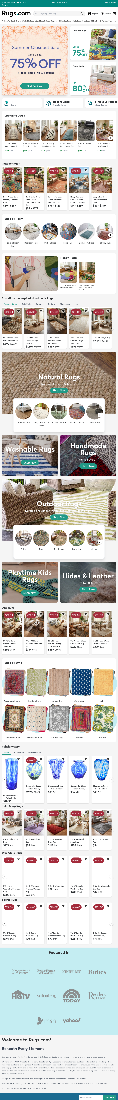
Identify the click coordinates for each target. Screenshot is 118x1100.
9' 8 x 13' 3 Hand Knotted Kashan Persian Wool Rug (78, 982)
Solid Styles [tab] (26, 304)
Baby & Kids (59, 21)
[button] (110, 138)
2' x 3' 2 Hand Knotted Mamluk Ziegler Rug (100, 1032)
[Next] (111, 188)
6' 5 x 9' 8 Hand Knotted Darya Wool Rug (32, 340)
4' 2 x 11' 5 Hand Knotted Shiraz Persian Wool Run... (34, 982)
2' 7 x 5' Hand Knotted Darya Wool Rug (54, 340)
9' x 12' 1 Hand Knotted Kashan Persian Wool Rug (11, 982)
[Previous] (4, 188)
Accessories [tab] (19, 752)
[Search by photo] (36, 13)
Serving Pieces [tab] (34, 752)
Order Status (110, 2)
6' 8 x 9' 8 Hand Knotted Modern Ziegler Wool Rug (33, 1032)
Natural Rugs (39, 21)
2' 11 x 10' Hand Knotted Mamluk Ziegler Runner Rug (11, 1032)
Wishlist (108, 13)
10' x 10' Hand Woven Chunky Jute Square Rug (55, 643)
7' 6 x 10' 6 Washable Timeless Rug (11, 889)
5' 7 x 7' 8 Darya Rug (101, 338)
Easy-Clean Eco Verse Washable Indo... (100, 199)
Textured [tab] (40, 304)
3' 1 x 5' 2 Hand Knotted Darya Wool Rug (76, 340)
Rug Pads (67, 21)
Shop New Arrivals (59, 2)
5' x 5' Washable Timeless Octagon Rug (33, 889)
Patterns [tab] (51, 304)
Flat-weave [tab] (65, 304)
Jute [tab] (76, 304)
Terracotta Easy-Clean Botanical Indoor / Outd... (55, 199)
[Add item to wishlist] (18, 170)
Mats (73, 21)
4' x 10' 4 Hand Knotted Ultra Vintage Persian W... (101, 982)
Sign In (95, 13)
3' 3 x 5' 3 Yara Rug (56, 886)
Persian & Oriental (15, 21)
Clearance (112, 21)
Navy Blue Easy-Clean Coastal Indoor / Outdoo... (78, 199)
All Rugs (5, 21)
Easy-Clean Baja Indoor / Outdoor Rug (10, 199)
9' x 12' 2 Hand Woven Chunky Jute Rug (9, 643)
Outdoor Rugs (49, 21)
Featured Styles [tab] (10, 304)
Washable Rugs (28, 21)
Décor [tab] (6, 752)
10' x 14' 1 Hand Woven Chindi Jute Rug (34, 643)
